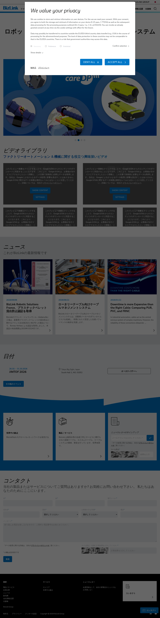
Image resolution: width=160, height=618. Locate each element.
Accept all (115, 62)
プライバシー (43, 68)
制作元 (33, 68)
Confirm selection (120, 46)
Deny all (89, 62)
